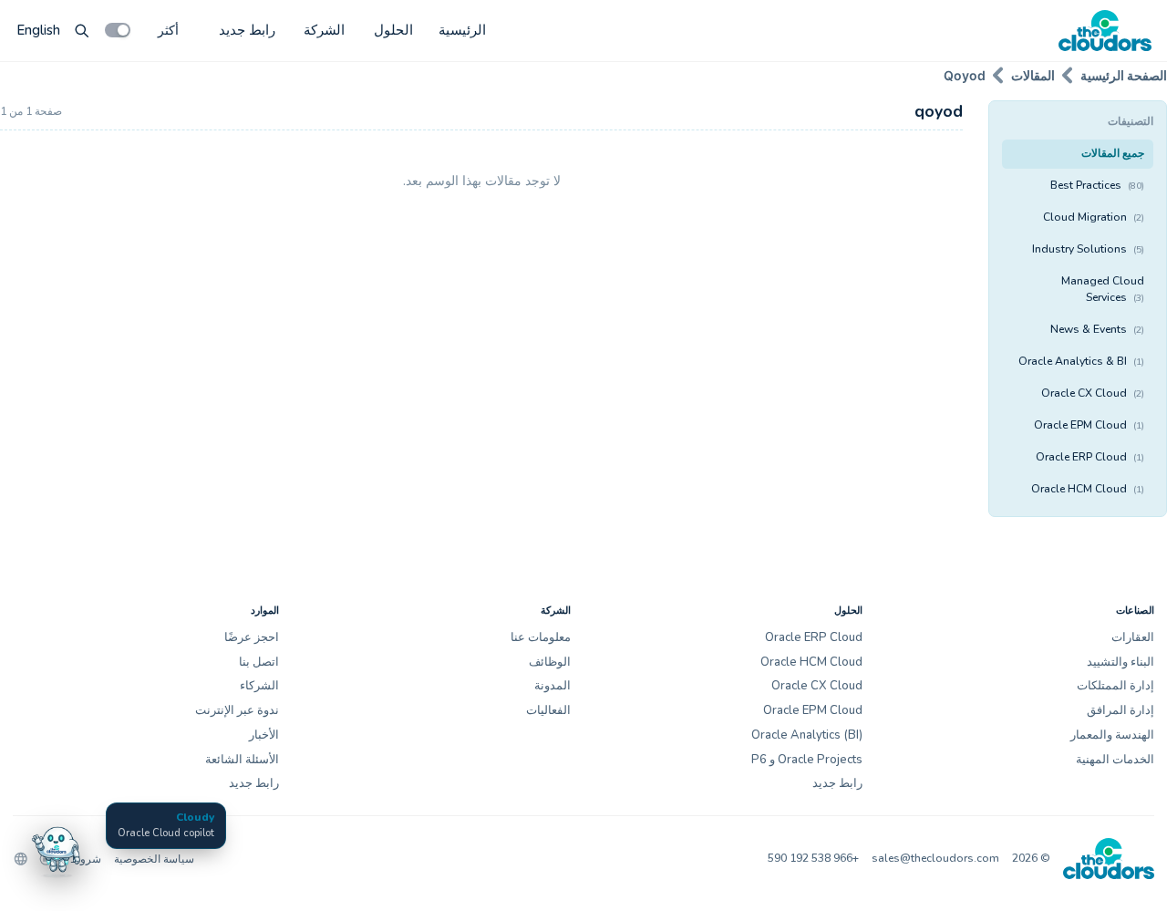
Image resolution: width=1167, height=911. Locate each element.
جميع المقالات (1112, 153)
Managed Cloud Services (1102, 289)
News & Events (1097, 329)
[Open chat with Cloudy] (56, 849)
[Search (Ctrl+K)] (82, 30)
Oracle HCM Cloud (1087, 488)
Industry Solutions (1088, 249)
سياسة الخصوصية (154, 859)
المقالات (1033, 75)
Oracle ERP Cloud (1090, 457)
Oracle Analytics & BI (1081, 361)
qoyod (965, 75)
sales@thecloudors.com (935, 858)
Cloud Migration (1093, 217)
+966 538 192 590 (813, 858)
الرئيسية (462, 30)
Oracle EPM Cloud (1089, 425)
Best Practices (1097, 185)
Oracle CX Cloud (1092, 393)
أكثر (168, 29)
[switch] (117, 30)
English (38, 30)
